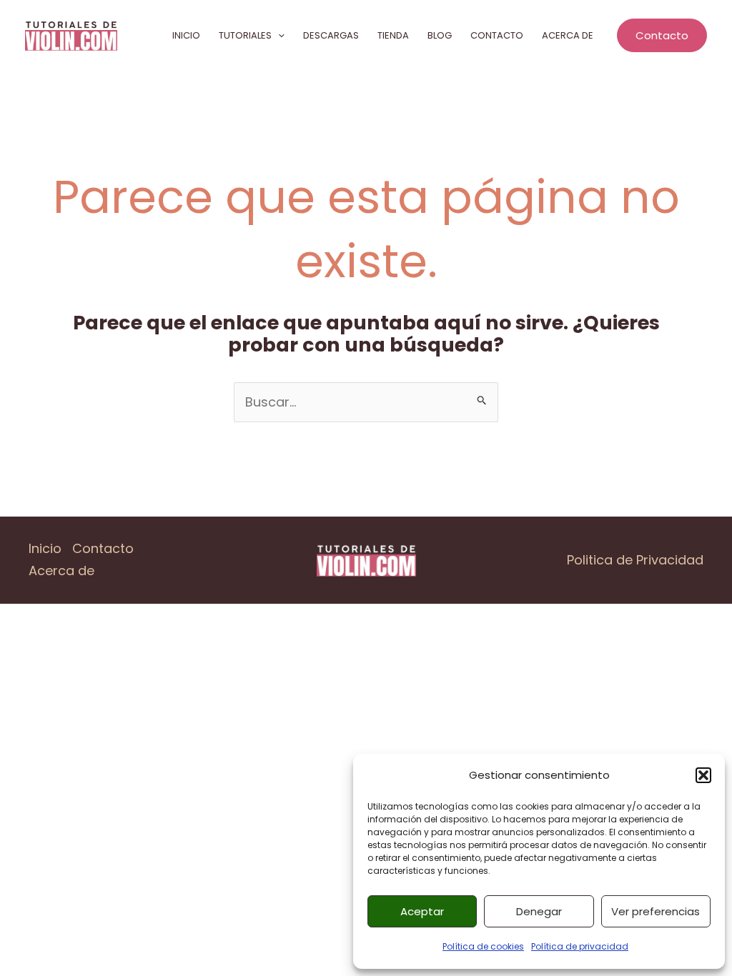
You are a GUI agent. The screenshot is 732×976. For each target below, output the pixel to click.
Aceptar (422, 911)
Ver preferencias (655, 911)
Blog (439, 35)
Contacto (496, 35)
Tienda (393, 35)
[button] (703, 775)
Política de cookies (483, 946)
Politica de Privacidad (635, 560)
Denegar (539, 911)
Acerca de (567, 35)
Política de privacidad (579, 946)
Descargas (331, 35)
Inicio (186, 35)
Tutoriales (245, 35)
